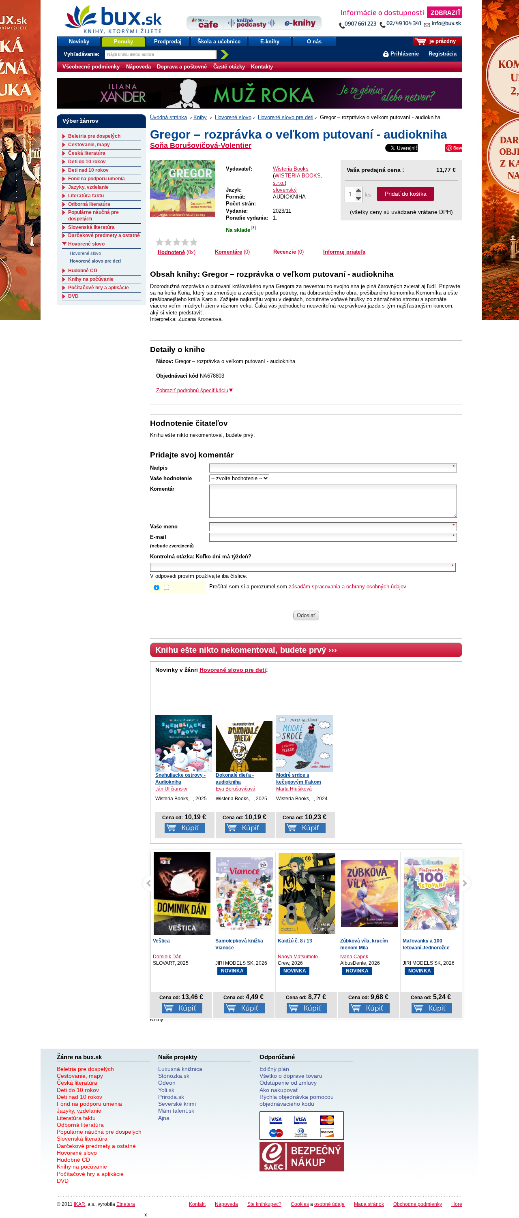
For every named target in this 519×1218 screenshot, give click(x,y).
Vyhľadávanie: (82, 54)
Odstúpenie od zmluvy (288, 1082)
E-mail (158, 537)
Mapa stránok (369, 1204)
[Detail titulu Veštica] (152, 895)
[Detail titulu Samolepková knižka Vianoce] (244, 893)
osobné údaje (329, 1204)
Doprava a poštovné (182, 67)
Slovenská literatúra (91, 227)
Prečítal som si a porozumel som (307, 586)
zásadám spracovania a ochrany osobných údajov (347, 586)
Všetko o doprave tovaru (291, 1076)
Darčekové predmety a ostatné (104, 235)
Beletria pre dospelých (94, 136)
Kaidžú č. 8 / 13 (295, 941)
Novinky (79, 41)
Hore (456, 1204)
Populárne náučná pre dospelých (99, 1131)
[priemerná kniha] (176, 242)
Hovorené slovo (233, 117)
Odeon (167, 1082)
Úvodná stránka (168, 117)
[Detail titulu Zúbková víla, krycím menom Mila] (369, 893)
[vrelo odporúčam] (193, 242)
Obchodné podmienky (417, 1204)
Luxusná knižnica (180, 1069)
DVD (73, 296)
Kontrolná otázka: (172, 556)
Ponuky (123, 41)
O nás (314, 41)
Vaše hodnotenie (171, 478)
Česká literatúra (86, 153)
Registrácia (443, 54)
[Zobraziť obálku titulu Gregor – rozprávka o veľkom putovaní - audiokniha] (182, 188)
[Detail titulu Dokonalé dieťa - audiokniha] (244, 746)
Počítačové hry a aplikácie (98, 288)
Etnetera (125, 1204)
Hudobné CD (82, 271)
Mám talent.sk (176, 1110)
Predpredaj (168, 41)
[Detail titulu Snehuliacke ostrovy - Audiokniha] (183, 743)
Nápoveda (138, 67)
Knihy (200, 117)
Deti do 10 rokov (87, 162)
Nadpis (158, 468)
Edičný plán (274, 1069)
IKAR (79, 1204)
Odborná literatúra (89, 204)
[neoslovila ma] (168, 242)
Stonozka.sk (173, 1076)
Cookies (300, 1204)
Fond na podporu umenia (96, 179)
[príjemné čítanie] (185, 242)
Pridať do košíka (406, 193)
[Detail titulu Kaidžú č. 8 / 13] (307, 893)
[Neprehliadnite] (400, 19)
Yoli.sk (166, 1090)
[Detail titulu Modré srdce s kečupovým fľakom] (304, 743)
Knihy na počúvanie (91, 279)
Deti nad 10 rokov (88, 170)
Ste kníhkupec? (264, 1204)
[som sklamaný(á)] (159, 242)
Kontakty (262, 67)
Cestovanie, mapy (89, 144)
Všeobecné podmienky (91, 67)
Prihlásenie (404, 54)
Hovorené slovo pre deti (285, 117)
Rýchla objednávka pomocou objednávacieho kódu (297, 1100)
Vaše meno (164, 527)
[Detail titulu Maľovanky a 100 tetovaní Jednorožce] (431, 893)
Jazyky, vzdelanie (88, 187)
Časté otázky (229, 67)
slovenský (285, 190)
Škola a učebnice (218, 41)
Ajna (163, 1118)
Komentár (162, 489)
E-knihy (269, 41)
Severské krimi (177, 1103)
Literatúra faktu (86, 196)
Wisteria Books (291, 169)
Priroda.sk (171, 1097)
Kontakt (197, 1204)
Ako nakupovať (279, 1090)
